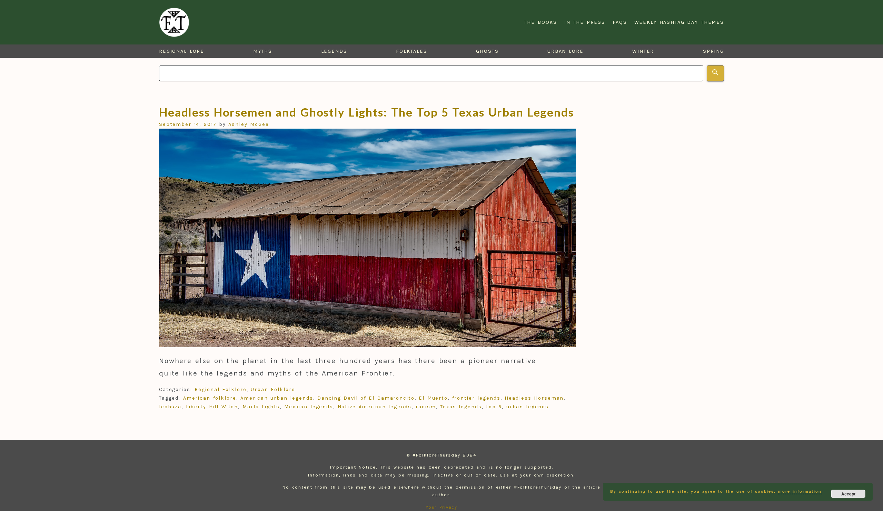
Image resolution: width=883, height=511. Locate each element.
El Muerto (433, 398)
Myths (262, 51)
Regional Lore (182, 51)
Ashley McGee (248, 124)
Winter (643, 51)
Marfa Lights (261, 407)
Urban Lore (565, 51)
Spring (713, 51)
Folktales (411, 51)
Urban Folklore (273, 389)
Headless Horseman (534, 398)
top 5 (494, 407)
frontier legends (476, 398)
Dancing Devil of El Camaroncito (366, 398)
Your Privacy (442, 507)
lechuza (170, 407)
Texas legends (461, 407)
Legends (334, 51)
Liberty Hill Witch (212, 407)
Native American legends (374, 407)
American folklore (209, 398)
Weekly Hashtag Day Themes (679, 22)
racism (426, 407)
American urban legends (276, 398)
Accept (848, 494)
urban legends (527, 407)
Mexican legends (308, 407)
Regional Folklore (220, 389)
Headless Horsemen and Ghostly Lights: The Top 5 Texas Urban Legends (366, 112)
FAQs (620, 22)
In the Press (584, 22)
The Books (540, 22)
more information (799, 491)
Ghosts (487, 51)
